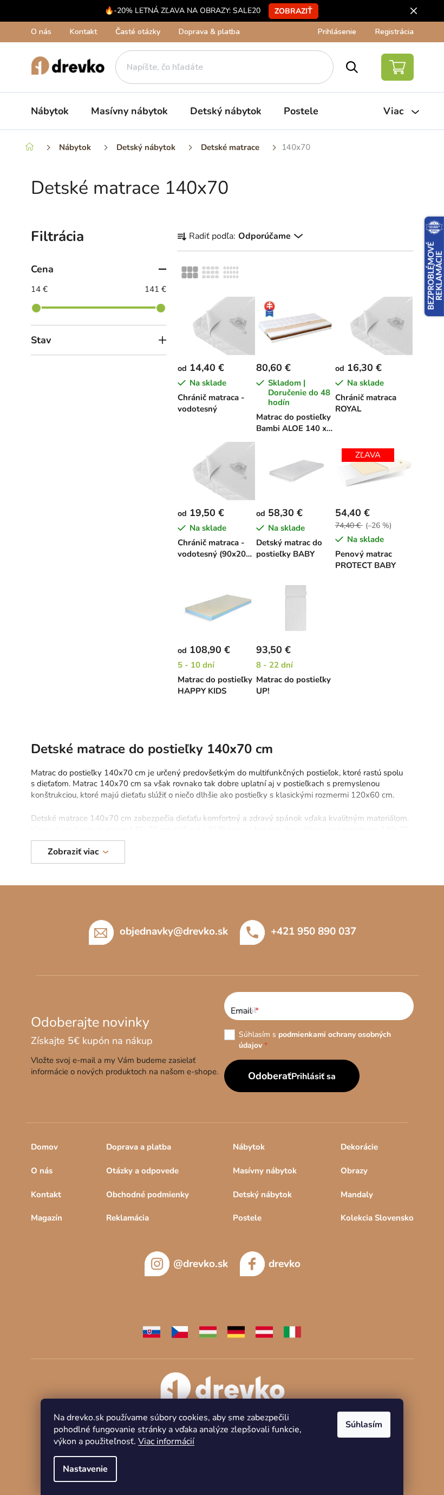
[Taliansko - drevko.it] (292, 1331)
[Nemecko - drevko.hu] (236, 1331)
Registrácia (394, 32)
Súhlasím (363, 1425)
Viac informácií (166, 1441)
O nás (41, 32)
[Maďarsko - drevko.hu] (208, 1331)
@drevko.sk (200, 1264)
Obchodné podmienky (147, 1194)
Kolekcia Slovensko (377, 1217)
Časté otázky (137, 32)
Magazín (46, 1217)
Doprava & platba (209, 32)
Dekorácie (359, 1146)
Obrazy (354, 1170)
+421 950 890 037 (313, 931)
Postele (247, 1217)
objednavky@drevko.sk (174, 931)
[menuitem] (50, 111)
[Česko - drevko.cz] (179, 1331)
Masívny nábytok (265, 1170)
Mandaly (357, 1194)
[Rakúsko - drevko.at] (264, 1331)
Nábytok (249, 1146)
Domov (44, 1146)
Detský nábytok (262, 1194)
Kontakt (83, 32)
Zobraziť (293, 11)
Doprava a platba (138, 1146)
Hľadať (352, 67)
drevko (285, 1264)
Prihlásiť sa (313, 1076)
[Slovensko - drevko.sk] (151, 1331)
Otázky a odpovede (142, 1170)
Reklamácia (127, 1217)
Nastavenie (85, 1469)
